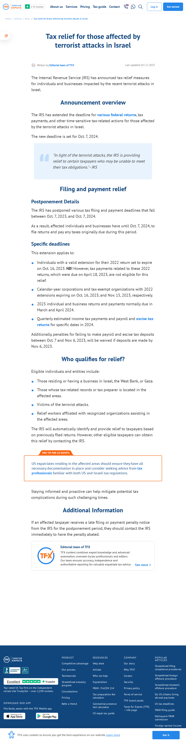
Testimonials (69, 675)
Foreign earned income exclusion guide (168, 727)
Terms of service (133, 694)
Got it (166, 735)
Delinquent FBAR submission (164, 718)
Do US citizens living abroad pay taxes (167, 696)
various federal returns (116, 114)
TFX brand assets (133, 700)
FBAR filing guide (165, 710)
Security (128, 682)
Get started (173, 6)
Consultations (70, 691)
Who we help (100, 675)
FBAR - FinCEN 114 (103, 688)
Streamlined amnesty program (74, 683)
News (27, 18)
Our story (129, 663)
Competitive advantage (75, 663)
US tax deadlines (164, 703)
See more (141, 565)
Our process (68, 669)
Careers (128, 675)
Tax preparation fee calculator (104, 696)
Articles (18, 18)
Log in (154, 6)
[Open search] (140, 6)
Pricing (66, 697)
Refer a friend (69, 703)
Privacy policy (132, 688)
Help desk (98, 663)
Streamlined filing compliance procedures (168, 667)
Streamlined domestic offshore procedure (167, 686)
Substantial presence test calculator (105, 705)
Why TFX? (129, 669)
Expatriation (100, 682)
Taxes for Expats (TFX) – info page (136, 708)
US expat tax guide (104, 713)
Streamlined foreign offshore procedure (166, 677)
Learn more (113, 735)
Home (8, 18)
